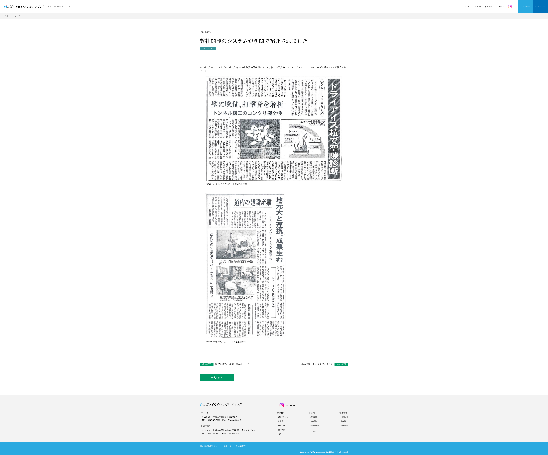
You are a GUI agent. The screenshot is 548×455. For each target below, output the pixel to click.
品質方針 (281, 425)
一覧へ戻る (217, 377)
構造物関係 (315, 425)
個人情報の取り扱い (209, 446)
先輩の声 (344, 425)
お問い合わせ (541, 6)
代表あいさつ (283, 417)
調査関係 (314, 417)
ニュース (500, 6)
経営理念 (281, 421)
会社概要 (281, 430)
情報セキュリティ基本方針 (235, 446)
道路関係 (314, 421)
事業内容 (488, 6)
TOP (467, 6)
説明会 (343, 421)
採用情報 (526, 6)
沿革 (280, 434)
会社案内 (477, 6)
